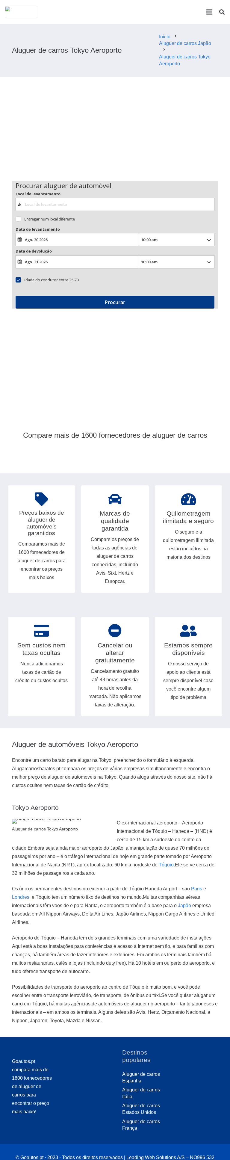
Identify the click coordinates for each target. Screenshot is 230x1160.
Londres (20, 897)
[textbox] (115, 204)
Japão (184, 905)
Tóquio (166, 864)
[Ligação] (20, 12)
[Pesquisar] (222, 12)
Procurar (115, 302)
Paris (196, 888)
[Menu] (209, 11)
